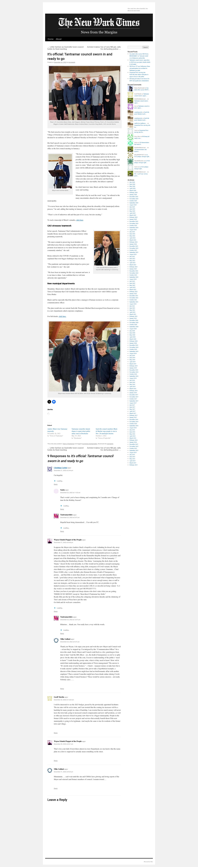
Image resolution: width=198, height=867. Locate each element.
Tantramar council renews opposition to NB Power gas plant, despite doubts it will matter (139, 62)
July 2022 (132, 281)
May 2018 (132, 384)
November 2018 (133, 372)
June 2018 (132, 382)
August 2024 (133, 229)
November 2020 (133, 322)
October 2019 (133, 349)
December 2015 (133, 444)
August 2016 (133, 428)
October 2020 (133, 324)
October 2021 (133, 300)
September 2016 (133, 426)
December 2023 (133, 246)
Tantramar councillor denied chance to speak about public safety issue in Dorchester (81, 431)
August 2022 (133, 279)
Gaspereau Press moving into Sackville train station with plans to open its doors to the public (138, 74)
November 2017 (133, 397)
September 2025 (133, 203)
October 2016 (133, 423)
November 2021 (133, 298)
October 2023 (133, 250)
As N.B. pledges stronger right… (142, 155)
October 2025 (133, 201)
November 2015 (133, 446)
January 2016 (133, 442)
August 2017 (133, 403)
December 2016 (133, 419)
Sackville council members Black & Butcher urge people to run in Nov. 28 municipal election (106, 431)
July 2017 (132, 405)
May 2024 (132, 236)
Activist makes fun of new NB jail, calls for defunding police (104, 48)
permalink (110, 444)
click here (79, 220)
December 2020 (133, 320)
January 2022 (133, 293)
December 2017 (133, 395)
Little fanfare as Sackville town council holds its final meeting (65, 48)
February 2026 (133, 192)
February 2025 (133, 217)
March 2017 (132, 413)
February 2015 (133, 465)
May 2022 (132, 285)
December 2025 (133, 196)
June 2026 (132, 184)
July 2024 (132, 232)
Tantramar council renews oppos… (141, 95)
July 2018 (132, 380)
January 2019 (133, 368)
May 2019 (132, 359)
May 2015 (132, 459)
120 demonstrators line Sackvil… (141, 143)
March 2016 (132, 438)
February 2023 (133, 267)
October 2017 (133, 399)
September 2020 (133, 326)
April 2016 (132, 436)
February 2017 (133, 415)
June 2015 (132, 456)
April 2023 (132, 262)
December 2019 (133, 345)
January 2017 (133, 417)
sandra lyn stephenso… (140, 123)
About (59, 39)
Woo (151, 862)
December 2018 (133, 370)
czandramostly (138, 112)
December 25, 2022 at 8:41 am (63, 744)
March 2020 (132, 339)
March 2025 (132, 215)
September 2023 (133, 252)
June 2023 (132, 258)
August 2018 (133, 378)
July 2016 (132, 430)
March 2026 (132, 190)
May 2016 (132, 434)
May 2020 (132, 335)
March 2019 (132, 364)
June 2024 (132, 234)
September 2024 (133, 227)
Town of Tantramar (68, 444)
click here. (62, 316)
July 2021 (132, 306)
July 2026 (132, 182)
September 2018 (133, 376)
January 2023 (133, 269)
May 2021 (132, 310)
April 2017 (132, 411)
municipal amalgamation (89, 444)
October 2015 (133, 448)
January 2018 (133, 392)
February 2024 (133, 242)
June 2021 (132, 308)
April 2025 (132, 213)
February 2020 (133, 341)
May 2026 (132, 186)
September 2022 (133, 277)
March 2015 (132, 463)
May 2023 (132, 260)
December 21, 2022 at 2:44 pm (63, 470)
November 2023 (133, 248)
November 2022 (133, 273)
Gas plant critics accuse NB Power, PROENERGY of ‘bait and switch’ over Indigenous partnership (139, 56)
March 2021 (132, 314)
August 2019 (133, 353)
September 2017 (133, 401)
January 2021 (133, 318)
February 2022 (133, 291)
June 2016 (132, 432)
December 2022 (133, 271)
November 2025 (133, 198)
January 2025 (133, 219)
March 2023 (132, 265)
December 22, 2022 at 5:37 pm (70, 642)
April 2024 (132, 238)
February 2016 (133, 440)
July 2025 (132, 207)
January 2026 (133, 194)
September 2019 (133, 351)
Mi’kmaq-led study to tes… (141, 137)
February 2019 (133, 366)
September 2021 (133, 302)
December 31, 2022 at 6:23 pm (63, 772)
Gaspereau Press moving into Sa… (141, 131)
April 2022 (132, 287)
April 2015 (132, 461)
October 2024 (133, 225)
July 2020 (132, 331)
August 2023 (133, 254)
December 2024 (133, 221)
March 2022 (132, 289)
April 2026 (132, 188)
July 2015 (132, 454)
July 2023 (132, 256)
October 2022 (133, 275)
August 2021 (133, 304)
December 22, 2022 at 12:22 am (64, 700)
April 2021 (132, 312)
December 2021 (133, 295)
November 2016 (133, 421)
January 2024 (133, 244)
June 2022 (132, 283)
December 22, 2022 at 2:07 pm (70, 517)
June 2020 (132, 333)
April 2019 (132, 362)
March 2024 (132, 240)
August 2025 (133, 205)
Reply (56, 484)
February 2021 (133, 316)
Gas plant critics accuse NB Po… (142, 89)
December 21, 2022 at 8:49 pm (63, 542)
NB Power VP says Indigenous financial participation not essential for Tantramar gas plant (139, 68)
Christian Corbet (60, 467)
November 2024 (133, 223)
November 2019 (133, 347)
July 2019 (132, 355)
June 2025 (132, 209)
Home (51, 39)
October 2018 (133, 374)
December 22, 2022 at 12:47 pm (70, 619)
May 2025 (132, 211)
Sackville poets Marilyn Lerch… (141, 113)
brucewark (72, 62)
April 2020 (132, 337)
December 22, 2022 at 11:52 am (70, 492)
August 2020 (133, 329)
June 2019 (132, 357)
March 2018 (132, 388)
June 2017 (132, 407)
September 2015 (133, 450)
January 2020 (133, 343)
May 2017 (132, 409)
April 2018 (132, 386)
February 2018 (133, 390)
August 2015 (133, 452)
